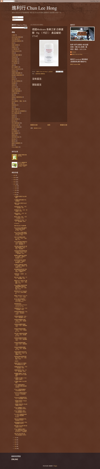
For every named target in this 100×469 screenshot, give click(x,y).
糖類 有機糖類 (15, 133)
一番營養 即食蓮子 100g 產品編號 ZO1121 (20, 401)
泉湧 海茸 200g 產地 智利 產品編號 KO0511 (20, 426)
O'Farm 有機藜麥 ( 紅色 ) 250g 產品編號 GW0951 (20, 408)
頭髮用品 (14, 135)
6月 (15, 439)
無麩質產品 (14, 105)
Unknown (74, 52)
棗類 (13, 103)
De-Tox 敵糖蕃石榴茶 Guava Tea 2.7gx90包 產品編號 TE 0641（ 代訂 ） (22, 164)
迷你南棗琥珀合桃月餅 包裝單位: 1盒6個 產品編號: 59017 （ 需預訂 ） (20, 270)
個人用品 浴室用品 (16, 81)
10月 (16, 190)
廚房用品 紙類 (15, 125)
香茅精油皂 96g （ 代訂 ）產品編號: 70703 (20, 210)
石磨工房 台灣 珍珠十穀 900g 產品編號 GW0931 (20, 434)
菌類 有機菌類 (15, 109)
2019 (14, 179)
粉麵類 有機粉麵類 (16, 91)
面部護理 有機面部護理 (17, 75)
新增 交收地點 (15, 119)
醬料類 (13, 141)
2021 (14, 175)
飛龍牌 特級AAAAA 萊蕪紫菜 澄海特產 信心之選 (20, 364)
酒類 (13, 95)
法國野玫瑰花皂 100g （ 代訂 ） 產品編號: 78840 (20, 370)
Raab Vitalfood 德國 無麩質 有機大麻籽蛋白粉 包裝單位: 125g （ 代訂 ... (20, 233)
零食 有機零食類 (15, 123)
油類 (13, 65)
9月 (15, 192)
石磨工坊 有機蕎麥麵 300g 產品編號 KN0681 (20, 419)
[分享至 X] (59, 71)
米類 (13, 53)
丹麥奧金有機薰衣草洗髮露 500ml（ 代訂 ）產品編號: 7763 (20, 339)
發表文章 (16, 17)
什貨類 (13, 35)
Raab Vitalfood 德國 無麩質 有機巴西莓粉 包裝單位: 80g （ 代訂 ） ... (20, 229)
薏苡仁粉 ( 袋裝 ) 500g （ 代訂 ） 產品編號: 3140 (20, 278)
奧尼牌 (13, 117)
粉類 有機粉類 (15, 89)
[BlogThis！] (58, 71)
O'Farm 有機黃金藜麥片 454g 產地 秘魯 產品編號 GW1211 (20, 386)
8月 (15, 194)
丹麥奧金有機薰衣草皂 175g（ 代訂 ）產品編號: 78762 (20, 313)
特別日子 (14, 87)
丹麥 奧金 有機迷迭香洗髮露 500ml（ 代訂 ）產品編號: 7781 (20, 335)
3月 (15, 446)
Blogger (55, 465)
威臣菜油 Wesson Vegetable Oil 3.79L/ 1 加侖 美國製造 (20, 292)
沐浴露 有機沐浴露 (16, 55)
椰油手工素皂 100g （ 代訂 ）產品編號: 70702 (20, 217)
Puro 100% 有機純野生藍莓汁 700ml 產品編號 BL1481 (20, 415)
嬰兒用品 (14, 139)
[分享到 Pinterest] (62, 71)
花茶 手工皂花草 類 (16, 69)
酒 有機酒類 (14, 93)
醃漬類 (13, 129)
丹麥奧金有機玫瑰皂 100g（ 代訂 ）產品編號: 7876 (20, 317)
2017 (14, 184)
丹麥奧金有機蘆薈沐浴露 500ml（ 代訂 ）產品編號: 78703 (20, 321)
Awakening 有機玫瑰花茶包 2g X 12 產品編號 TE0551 (20, 398)
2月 (15, 448)
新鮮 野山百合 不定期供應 (20, 225)
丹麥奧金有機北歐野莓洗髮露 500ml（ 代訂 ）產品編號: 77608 (20, 357)
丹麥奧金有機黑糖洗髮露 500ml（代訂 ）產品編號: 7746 (20, 344)
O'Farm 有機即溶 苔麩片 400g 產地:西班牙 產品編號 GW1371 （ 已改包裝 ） (21, 430)
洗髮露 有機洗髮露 (16, 73)
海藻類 (13, 85)
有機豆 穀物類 (15, 45)
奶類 (13, 43)
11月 (16, 188)
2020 (14, 177)
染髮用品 (14, 71)
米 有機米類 (14, 49)
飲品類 (13, 115)
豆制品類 (14, 57)
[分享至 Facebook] (61, 71)
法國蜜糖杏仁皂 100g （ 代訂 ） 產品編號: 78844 (20, 221)
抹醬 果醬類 (14, 61)
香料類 (13, 79)
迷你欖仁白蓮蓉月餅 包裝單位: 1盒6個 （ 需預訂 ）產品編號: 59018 (20, 266)
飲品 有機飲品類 (15, 113)
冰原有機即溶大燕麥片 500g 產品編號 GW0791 (20, 423)
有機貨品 (14, 47)
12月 (16, 185)
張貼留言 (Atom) (37, 128)
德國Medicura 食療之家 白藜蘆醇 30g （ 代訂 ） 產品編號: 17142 (20, 282)
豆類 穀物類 (14, 59)
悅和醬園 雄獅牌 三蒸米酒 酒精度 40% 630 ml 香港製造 (20, 374)
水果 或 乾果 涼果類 (16, 37)
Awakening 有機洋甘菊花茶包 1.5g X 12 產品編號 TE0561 (20, 394)
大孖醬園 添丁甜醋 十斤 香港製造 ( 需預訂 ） (20, 378)
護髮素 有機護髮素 (16, 143)
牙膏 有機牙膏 (15, 39)
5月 (15, 442)
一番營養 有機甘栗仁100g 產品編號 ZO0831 (20, 405)
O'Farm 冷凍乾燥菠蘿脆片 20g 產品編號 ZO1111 (20, 390)
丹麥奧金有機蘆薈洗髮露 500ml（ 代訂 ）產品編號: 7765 (20, 325)
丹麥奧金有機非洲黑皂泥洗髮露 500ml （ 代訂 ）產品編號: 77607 (20, 353)
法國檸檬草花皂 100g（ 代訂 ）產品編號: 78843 (20, 309)
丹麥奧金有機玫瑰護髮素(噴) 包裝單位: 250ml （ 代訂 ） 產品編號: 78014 (20, 252)
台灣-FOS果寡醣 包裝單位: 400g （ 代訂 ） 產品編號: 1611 (20, 238)
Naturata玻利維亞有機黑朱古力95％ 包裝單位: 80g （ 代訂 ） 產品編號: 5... (20, 243)
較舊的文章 (63, 125)
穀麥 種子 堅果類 (15, 127)
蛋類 (13, 99)
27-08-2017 (16, 223)
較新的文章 (34, 125)
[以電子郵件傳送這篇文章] (56, 71)
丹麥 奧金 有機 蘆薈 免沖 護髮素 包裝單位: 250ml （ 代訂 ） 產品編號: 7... (20, 247)
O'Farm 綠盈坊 (15, 147)
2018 (14, 181)
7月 (15, 437)
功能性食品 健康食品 (40, 73)
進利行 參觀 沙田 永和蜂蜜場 (18, 111)
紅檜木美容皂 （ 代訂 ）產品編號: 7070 (20, 214)
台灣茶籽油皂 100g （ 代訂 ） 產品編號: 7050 (20, 207)
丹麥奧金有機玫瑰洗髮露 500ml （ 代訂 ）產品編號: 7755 (20, 330)
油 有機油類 (14, 63)
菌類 (13, 107)
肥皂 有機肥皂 (15, 67)
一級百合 (16, 361)
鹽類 (13, 145)
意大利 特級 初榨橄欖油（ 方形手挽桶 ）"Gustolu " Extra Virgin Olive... (20, 300)
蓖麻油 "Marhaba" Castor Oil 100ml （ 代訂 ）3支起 (20, 296)
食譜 (13, 77)
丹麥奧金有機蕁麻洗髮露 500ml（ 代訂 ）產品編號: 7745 (20, 348)
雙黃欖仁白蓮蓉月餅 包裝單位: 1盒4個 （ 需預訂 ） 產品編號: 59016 (20, 257)
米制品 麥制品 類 (15, 51)
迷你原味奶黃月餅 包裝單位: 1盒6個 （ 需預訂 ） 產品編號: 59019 (20, 261)
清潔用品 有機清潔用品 (17, 97)
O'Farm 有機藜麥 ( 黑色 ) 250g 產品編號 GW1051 (20, 411)
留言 (15, 19)
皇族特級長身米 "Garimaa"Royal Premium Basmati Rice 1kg (20, 305)
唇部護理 (14, 83)
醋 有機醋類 (14, 131)
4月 (15, 444)
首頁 (48, 125)
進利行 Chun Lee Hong (34, 8)
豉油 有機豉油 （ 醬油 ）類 (18, 101)
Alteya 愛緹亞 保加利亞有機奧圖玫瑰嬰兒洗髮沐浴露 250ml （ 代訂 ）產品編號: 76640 (20, 287)
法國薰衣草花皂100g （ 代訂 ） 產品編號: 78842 (20, 367)
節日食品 (14, 121)
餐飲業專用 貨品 (15, 137)
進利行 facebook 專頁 (75, 64)
